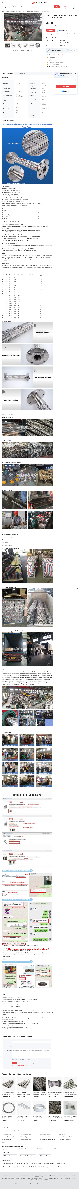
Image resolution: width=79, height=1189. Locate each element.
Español (17, 1178)
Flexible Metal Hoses (6, 1134)
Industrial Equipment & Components (13, 11)
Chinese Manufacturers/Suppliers (26, 1175)
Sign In (48, 66)
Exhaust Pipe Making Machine (65, 1137)
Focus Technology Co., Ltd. (29, 1183)
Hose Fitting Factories (8, 1163)
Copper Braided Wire (6, 1139)
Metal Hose (36, 11)
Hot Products (6, 1175)
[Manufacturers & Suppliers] (39, 2)
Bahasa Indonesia (44, 1179)
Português (23, 1178)
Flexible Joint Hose (21, 1167)
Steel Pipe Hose (61, 1163)
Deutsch (45, 1178)
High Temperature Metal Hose (10, 1155)
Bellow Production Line (45, 1137)
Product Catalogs (23, 1131)
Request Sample (71, 34)
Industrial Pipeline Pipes (28, 11)
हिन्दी (69, 1178)
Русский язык (34, 1178)
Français (28, 1178)
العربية (56, 1178)
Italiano (40, 1178)
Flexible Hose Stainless (8, 1167)
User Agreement (48, 1183)
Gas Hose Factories (36, 1163)
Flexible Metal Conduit (26, 1134)
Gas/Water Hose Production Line (47, 1139)
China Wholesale (37, 1175)
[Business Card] (75, 80)
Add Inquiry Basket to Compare (23, 50)
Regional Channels (62, 1175)
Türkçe (32, 1179)
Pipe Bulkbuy (59, 1167)
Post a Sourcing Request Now (20, 1065)
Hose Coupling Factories (22, 1163)
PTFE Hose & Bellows (45, 1134)
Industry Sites (54, 1175)
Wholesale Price (46, 1175)
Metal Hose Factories (49, 1163)
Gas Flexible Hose (33, 1167)
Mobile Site (37, 1176)
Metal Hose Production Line (8, 1137)
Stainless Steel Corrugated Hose (27, 1155)
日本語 (65, 1178)
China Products (14, 1175)
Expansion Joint (62, 1134)
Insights (42, 1176)
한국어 (60, 1178)
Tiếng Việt (37, 1179)
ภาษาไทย (74, 1178)
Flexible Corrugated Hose (47, 1167)
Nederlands (51, 1178)
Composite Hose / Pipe (26, 1139)
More (3, 1169)
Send (15, 1063)
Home (3, 11)
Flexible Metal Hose (45, 11)
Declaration (55, 1183)
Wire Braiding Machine (26, 1137)
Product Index (71, 1175)
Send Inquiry (50, 30)
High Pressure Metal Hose (45, 1155)
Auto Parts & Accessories (64, 1139)
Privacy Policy (62, 1183)
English (12, 1178)
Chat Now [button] (62, 30)
